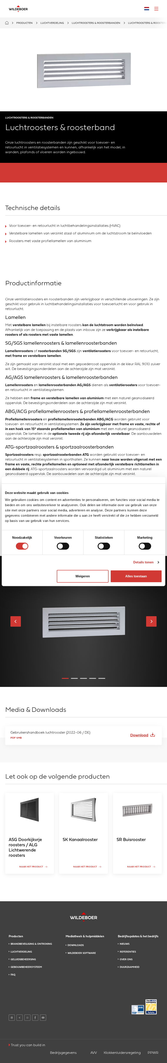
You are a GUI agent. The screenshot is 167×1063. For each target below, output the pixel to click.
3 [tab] (83, 678)
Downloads (76, 945)
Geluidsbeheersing (23, 959)
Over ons (126, 959)
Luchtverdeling (52, 23)
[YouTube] (43, 1018)
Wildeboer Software (82, 953)
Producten (24, 23)
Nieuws (124, 944)
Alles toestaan (136, 576)
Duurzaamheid (129, 967)
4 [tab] (92, 678)
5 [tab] (101, 678)
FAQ (13, 975)
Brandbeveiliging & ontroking (31, 944)
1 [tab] (65, 678)
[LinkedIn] (12, 1018)
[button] (156, 8)
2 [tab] (74, 678)
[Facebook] (35, 1018)
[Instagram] (27, 1018)
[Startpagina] (18, 8)
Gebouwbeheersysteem (26, 967)
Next (151, 621)
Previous (15, 621)
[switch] (63, 546)
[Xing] (20, 1018)
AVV (93, 1052)
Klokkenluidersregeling (122, 1052)
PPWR (153, 1052)
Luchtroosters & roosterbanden (96, 23)
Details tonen (143, 562)
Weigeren (82, 576)
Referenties (128, 952)
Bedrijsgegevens (63, 1052)
